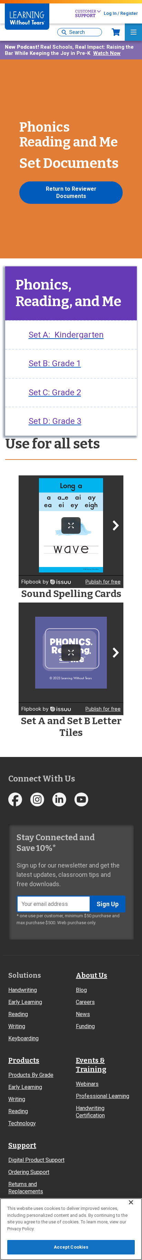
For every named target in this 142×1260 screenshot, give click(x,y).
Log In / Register (121, 13)
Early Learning (25, 1002)
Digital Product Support (36, 1160)
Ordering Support (28, 1172)
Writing (16, 1026)
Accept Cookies (71, 1247)
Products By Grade (30, 1075)
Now (116, 32)
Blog (81, 990)
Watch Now (107, 53)
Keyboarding (23, 1038)
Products (23, 1060)
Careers (85, 1002)
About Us (91, 975)
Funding (85, 1026)
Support (22, 1145)
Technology (22, 1123)
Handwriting (22, 990)
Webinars (87, 1084)
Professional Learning (102, 1096)
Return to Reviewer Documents (71, 192)
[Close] (131, 1202)
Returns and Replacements (25, 1188)
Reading (18, 1014)
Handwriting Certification (90, 1112)
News (83, 1014)
